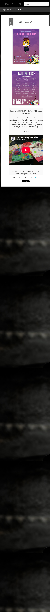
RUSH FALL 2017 (26, 21)
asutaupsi (36, 177)
